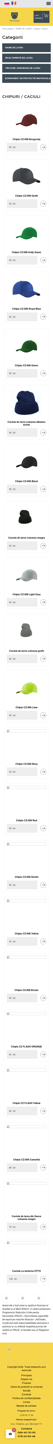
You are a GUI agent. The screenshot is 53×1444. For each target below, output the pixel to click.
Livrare (26, 1402)
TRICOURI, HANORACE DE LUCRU (22, 68)
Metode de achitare (26, 1405)
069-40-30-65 (26, 1432)
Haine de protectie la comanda (27, 1386)
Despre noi (26, 1379)
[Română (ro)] (13, 2)
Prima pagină (7, 28)
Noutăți (26, 1390)
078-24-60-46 (26, 1436)
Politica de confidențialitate (27, 1398)
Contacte (26, 1394)
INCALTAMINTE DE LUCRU (19, 58)
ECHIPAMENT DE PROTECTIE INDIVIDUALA (27, 78)
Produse (26, 1383)
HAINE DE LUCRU (24, 28)
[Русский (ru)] (6, 2)
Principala (26, 1375)
